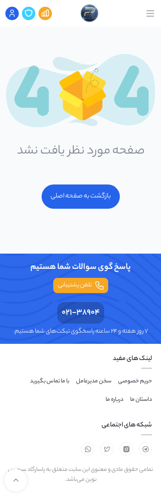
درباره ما (114, 399)
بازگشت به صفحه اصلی (81, 196)
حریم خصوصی (135, 381)
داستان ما (141, 399)
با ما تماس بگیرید (49, 381)
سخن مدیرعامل (93, 381)
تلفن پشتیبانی (75, 285)
